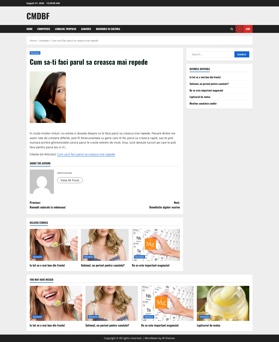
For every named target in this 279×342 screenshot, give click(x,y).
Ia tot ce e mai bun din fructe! (47, 265)
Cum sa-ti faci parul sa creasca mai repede (86, 154)
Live (248, 29)
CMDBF (38, 16)
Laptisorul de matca (200, 97)
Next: (164, 204)
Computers (43, 29)
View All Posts (70, 180)
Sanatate (86, 29)
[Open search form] (232, 29)
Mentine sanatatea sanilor (203, 103)
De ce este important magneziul (150, 265)
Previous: (48, 204)
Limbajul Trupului (65, 29)
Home (29, 29)
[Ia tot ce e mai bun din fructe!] (54, 245)
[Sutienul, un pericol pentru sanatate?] (105, 245)
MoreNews (151, 338)
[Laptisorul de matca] (223, 303)
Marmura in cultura (108, 29)
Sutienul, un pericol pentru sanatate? (103, 265)
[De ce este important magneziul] (156, 245)
